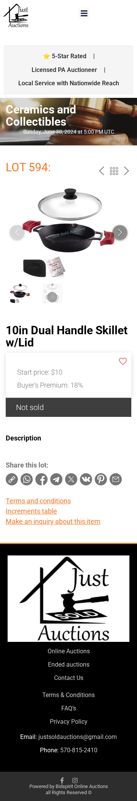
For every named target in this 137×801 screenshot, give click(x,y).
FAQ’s (68, 708)
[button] (84, 13)
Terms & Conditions (68, 695)
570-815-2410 (78, 750)
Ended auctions (68, 664)
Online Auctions (69, 651)
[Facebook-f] (62, 780)
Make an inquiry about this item (53, 521)
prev (101, 171)
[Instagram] (75, 780)
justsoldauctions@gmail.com (77, 736)
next (126, 171)
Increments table (31, 511)
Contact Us (68, 677)
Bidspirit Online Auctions (82, 786)
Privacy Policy (69, 721)
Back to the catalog (114, 171)
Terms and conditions (38, 501)
